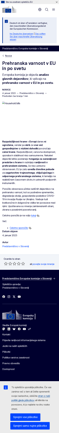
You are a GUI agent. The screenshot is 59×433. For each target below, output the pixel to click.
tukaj (33, 215)
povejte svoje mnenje (43, 264)
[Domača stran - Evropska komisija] (9, 9)
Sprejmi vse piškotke (25, 417)
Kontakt (6, 334)
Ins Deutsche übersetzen (21, 33)
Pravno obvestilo (11, 363)
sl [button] (40, 9)
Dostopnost (8, 369)
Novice (8, 55)
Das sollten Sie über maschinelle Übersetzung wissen (28, 36)
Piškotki (6, 351)
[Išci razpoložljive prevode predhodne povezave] (38, 215)
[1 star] (6, 263)
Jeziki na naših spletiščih (14, 346)
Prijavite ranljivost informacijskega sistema (23, 340)
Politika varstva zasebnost (16, 357)
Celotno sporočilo (19, 227)
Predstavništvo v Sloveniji (15, 246)
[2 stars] (8, 263)
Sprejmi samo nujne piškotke (30, 425)
